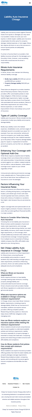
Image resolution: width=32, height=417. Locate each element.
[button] (29, 3)
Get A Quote (26, 383)
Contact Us (16, 387)
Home (4, 383)
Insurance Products (13, 383)
